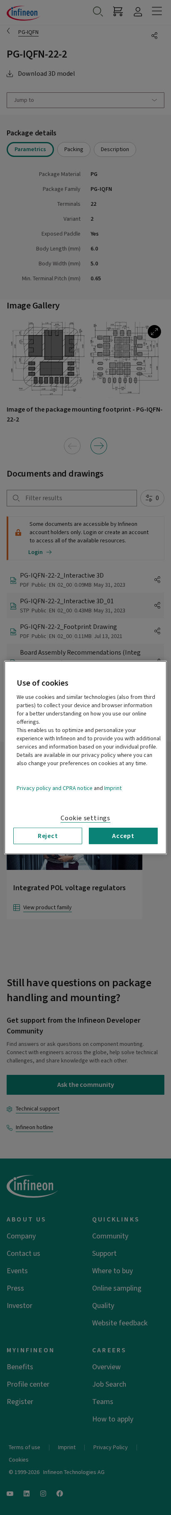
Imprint (113, 788)
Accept (123, 835)
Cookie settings (85, 817)
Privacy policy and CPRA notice (55, 788)
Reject (48, 835)
